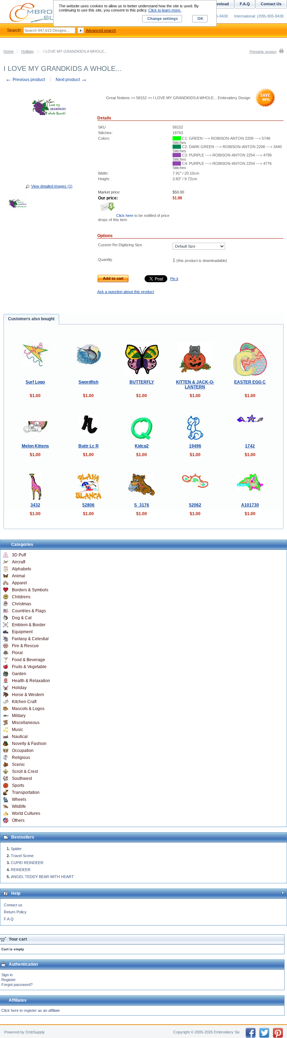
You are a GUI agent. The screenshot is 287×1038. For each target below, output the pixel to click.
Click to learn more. (164, 10)
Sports (18, 785)
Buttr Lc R (88, 446)
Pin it (174, 279)
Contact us (13, 905)
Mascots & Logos (28, 708)
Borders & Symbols (30, 589)
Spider (16, 849)
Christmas (21, 603)
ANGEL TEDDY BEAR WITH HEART (42, 877)
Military (19, 715)
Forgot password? (17, 984)
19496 (195, 446)
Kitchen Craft (24, 701)
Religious (21, 757)
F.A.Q (9, 919)
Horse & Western (28, 694)
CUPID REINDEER (27, 863)
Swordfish (88, 382)
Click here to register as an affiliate (30, 1010)
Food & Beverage (28, 659)
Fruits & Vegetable (29, 666)
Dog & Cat (21, 617)
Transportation (26, 792)
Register (8, 980)
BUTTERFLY (142, 382)
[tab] (31, 319)
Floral (17, 652)
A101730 (250, 505)
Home (9, 51)
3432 (35, 505)
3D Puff (19, 555)
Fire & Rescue (25, 645)
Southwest (22, 778)
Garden (19, 673)
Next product (71, 79)
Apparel (19, 582)
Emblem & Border (29, 624)
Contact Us (271, 4)
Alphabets (21, 568)
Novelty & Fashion (29, 743)
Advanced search (101, 30)
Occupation (23, 750)
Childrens (21, 596)
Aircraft (18, 562)
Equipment (22, 631)
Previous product (25, 79)
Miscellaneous (26, 722)
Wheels (19, 799)
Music (17, 729)
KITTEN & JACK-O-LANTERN (195, 384)
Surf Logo (35, 382)
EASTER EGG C (250, 382)
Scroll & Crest (25, 771)
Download (219, 4)
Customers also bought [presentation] (31, 318)
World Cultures (26, 813)
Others (18, 820)
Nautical (20, 736)
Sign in (7, 975)
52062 (195, 505)
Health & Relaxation (31, 680)
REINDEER (20, 870)
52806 (88, 505)
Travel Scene (22, 856)
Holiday (27, 51)
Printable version (263, 51)
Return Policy (15, 912)
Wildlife (19, 806)
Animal (18, 575)
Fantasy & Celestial (30, 638)
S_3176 (141, 505)
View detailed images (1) (51, 186)
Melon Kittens (35, 446)
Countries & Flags (29, 610)
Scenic (18, 764)
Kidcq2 (142, 446)
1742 (250, 446)
